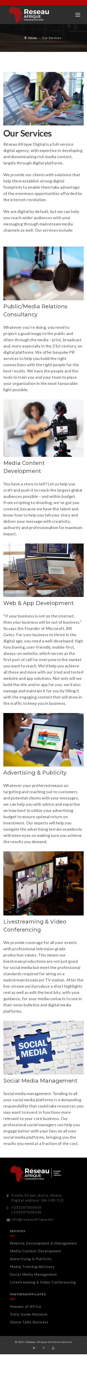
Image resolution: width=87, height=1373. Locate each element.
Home (32, 38)
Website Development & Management (43, 1243)
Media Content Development (36, 1251)
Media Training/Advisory (32, 1267)
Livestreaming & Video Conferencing (43, 1282)
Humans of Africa (25, 1306)
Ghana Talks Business (29, 1322)
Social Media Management (33, 1274)
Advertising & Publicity (31, 1259)
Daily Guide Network (29, 1314)
